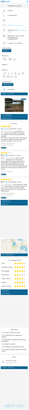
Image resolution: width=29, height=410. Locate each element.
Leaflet (15, 252)
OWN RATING (5, 290)
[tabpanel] (14, 105)
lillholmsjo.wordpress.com (15, 25)
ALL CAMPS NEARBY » (8, 254)
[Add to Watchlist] (4, 89)
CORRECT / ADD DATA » (8, 94)
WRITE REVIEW (6, 201)
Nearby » (6, 50)
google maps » (7, 84)
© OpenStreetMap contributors (22, 252)
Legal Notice (20, 404)
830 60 (19, 30)
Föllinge (24, 30)
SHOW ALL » (5, 204)
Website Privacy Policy (9, 406)
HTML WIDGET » (6, 293)
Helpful (23, 99)
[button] (14, 244)
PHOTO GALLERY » (7, 118)
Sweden (10, 32)
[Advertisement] (14, 222)
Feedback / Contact (10, 404)
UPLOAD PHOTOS (6, 115)
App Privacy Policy (20, 406)
